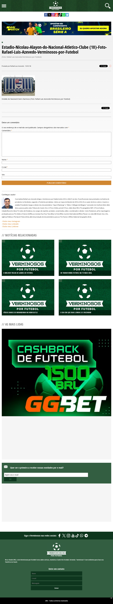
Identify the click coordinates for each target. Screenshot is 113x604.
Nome (5, 159)
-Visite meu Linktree (10, 226)
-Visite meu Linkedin (10, 224)
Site (3, 174)
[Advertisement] (56, 441)
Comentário (7, 130)
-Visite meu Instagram (11, 221)
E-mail (5, 167)
